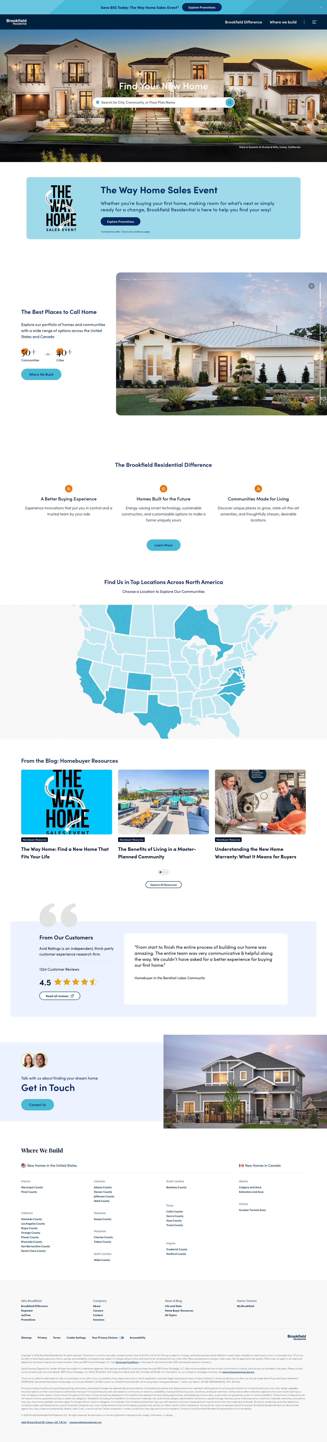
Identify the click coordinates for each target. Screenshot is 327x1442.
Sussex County (102, 1219)
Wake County (102, 1260)
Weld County (101, 1201)
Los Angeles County (33, 1223)
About (96, 1305)
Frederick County (176, 1249)
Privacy (42, 1337)
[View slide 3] (320, 326)
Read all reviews (57, 996)
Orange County (30, 1232)
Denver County (103, 1192)
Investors (98, 1319)
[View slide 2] (320, 309)
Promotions (28, 1319)
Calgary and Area (250, 1187)
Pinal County (29, 1192)
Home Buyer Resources (179, 1310)
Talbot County (102, 1241)
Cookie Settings (76, 1337)
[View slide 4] (320, 344)
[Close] (321, 7)
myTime (26, 1314)
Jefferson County (104, 1196)
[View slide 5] (320, 362)
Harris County (174, 1216)
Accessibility (137, 1337)
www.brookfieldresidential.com (85, 1422)
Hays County (174, 1220)
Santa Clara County (33, 1251)
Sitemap (26, 1337)
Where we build (283, 21)
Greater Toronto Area (252, 1210)
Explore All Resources (163, 885)
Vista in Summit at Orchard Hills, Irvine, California (270, 146)
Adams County (103, 1187)
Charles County (103, 1237)
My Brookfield (245, 1305)
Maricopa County (32, 1187)
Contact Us (37, 1104)
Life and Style (173, 1305)
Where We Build (41, 374)
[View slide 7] (320, 397)
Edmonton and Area (251, 1192)
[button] (311, 286)
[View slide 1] (320, 291)
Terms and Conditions (127, 1362)
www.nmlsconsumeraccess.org (238, 1371)
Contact (98, 1314)
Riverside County (31, 1241)
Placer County (30, 1237)
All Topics (171, 1314)
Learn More (164, 545)
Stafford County (176, 1254)
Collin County (174, 1211)
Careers (98, 1310)
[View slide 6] (320, 379)
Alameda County (31, 1219)
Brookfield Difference (243, 21)
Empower (27, 1310)
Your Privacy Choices (105, 1337)
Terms (57, 1337)
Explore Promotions (201, 7)
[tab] (160, 872)
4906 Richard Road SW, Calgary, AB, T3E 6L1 (44, 1422)
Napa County (29, 1228)
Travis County (174, 1225)
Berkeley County (176, 1187)
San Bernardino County (35, 1246)
